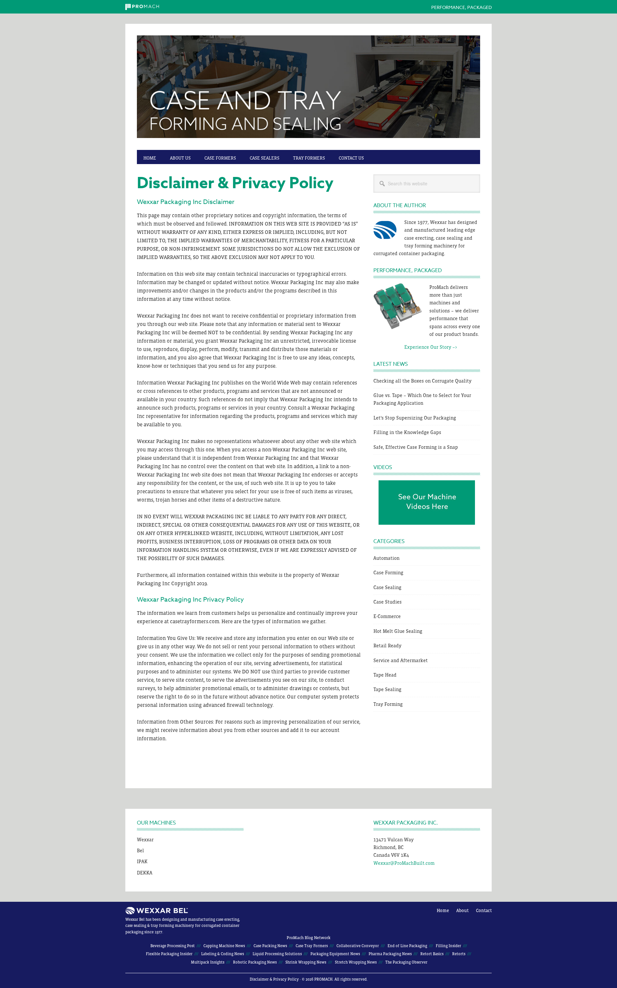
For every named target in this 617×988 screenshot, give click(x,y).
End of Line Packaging (407, 946)
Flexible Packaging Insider (169, 954)
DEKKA (144, 872)
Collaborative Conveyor (357, 946)
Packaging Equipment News (335, 954)
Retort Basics (431, 954)
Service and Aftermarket (400, 660)
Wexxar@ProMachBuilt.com (403, 863)
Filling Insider (448, 946)
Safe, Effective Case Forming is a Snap (415, 447)
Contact (484, 910)
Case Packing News (270, 946)
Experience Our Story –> (415, 347)
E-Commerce (387, 616)
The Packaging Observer (406, 962)
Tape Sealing (387, 689)
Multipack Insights (207, 962)
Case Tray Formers (312, 946)
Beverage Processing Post (172, 946)
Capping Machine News (224, 946)
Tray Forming (388, 704)
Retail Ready (387, 645)
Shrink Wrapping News (305, 962)
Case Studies (387, 602)
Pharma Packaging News (390, 954)
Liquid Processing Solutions (277, 954)
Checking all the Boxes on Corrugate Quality (422, 380)
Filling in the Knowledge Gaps (407, 432)
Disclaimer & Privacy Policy (274, 979)
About (462, 910)
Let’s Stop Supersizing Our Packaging (414, 417)
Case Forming (388, 572)
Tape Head (385, 675)
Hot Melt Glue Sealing (397, 631)
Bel (140, 850)
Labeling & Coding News (222, 954)
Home (443, 910)
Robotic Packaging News (255, 962)
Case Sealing (387, 587)
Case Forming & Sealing (308, 90)
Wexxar (145, 839)
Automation (386, 558)
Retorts (458, 954)
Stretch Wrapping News (356, 962)
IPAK (142, 861)
